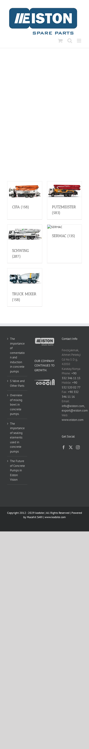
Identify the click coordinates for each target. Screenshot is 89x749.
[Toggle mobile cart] (60, 40)
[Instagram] (78, 447)
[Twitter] (71, 447)
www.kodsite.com (55, 517)
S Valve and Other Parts (17, 383)
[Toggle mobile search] (69, 40)
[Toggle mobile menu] (79, 40)
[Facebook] (64, 447)
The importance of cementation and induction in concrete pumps (17, 355)
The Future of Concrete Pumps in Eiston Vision (17, 470)
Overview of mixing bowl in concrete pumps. (16, 404)
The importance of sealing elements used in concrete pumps (17, 437)
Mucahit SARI (34, 517)
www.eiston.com (73, 420)
